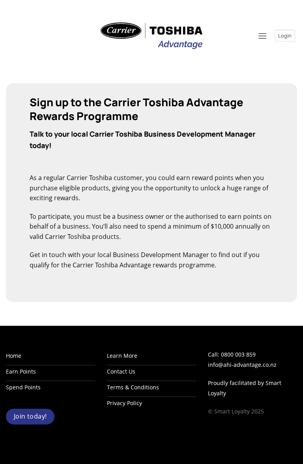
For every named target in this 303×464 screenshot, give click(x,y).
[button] (262, 35)
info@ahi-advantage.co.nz (242, 364)
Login (285, 35)
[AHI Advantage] (151, 35)
